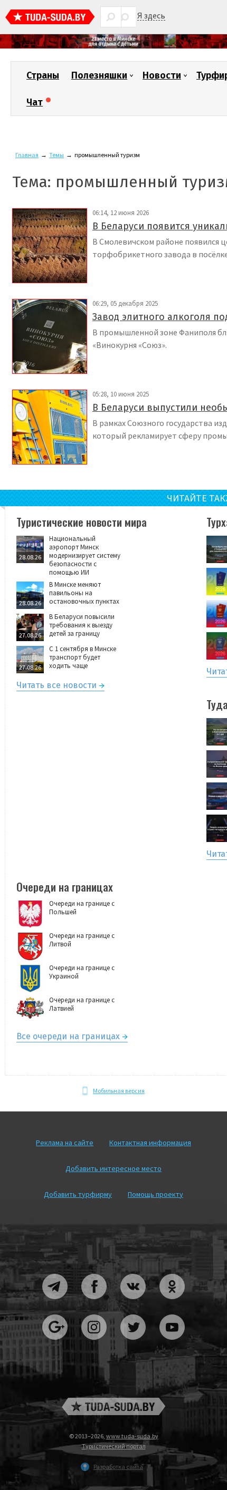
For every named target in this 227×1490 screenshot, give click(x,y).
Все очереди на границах (68, 1037)
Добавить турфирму (78, 1194)
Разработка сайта (118, 1466)
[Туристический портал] (50, 18)
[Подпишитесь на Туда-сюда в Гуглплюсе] (55, 1344)
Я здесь (151, 16)
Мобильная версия (119, 1091)
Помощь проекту (155, 1194)
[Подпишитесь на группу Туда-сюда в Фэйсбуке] (94, 1303)
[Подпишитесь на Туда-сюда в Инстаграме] (94, 1344)
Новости (162, 75)
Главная (27, 155)
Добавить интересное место (113, 1168)
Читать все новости (56, 686)
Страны (42, 75)
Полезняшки (99, 75)
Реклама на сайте (64, 1142)
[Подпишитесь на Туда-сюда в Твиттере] (133, 1344)
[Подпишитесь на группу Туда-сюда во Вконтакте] (133, 1303)
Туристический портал (114, 1446)
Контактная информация (150, 1142)
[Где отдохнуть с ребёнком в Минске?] (113, 46)
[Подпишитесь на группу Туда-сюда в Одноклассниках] (172, 1303)
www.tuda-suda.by (132, 1436)
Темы (56, 155)
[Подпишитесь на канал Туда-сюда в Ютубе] (172, 1344)
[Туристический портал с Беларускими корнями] (113, 1406)
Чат (34, 102)
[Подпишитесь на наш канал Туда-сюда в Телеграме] (55, 1303)
